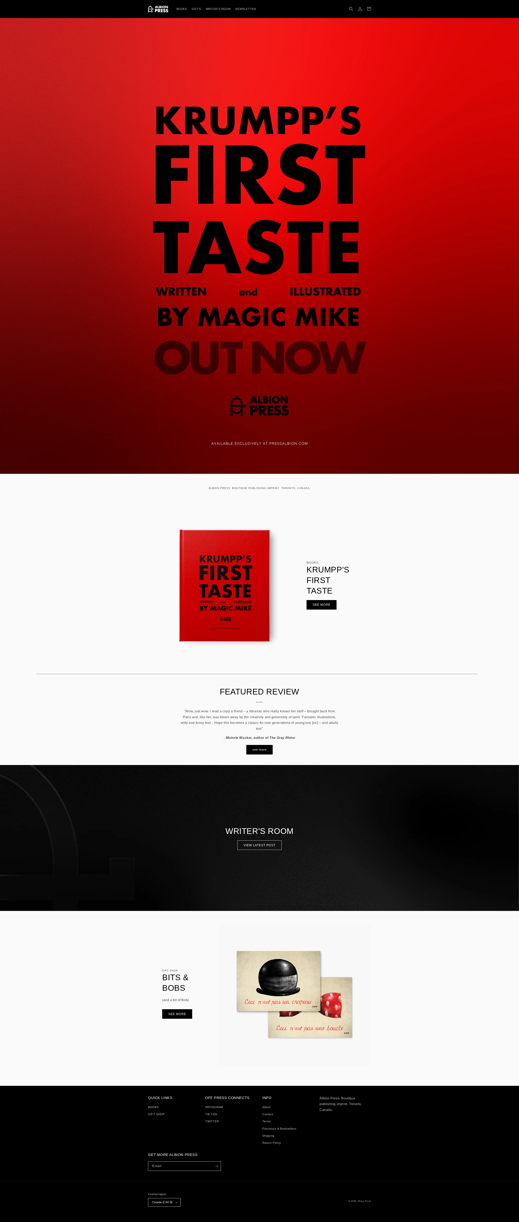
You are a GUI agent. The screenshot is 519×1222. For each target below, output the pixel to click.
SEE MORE (321, 604)
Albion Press (364, 1201)
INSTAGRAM (214, 1107)
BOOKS (153, 1107)
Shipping (268, 1135)
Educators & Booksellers (279, 1128)
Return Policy (271, 1142)
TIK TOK (211, 1114)
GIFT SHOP (156, 1114)
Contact (267, 1114)
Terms (266, 1121)
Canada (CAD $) (162, 1202)
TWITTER (212, 1121)
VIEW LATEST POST (259, 845)
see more (259, 749)
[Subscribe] (216, 1166)
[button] (351, 8)
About (266, 1107)
